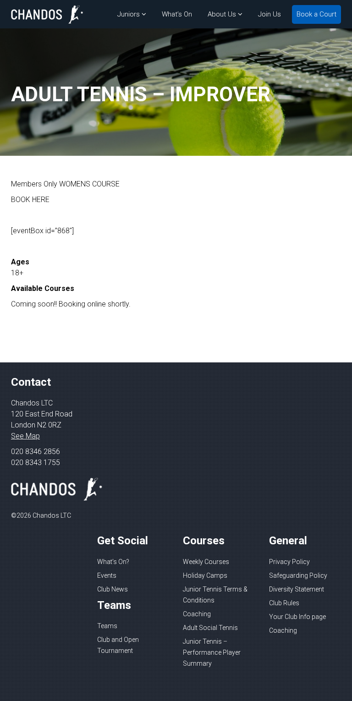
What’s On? (113, 561)
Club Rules (284, 603)
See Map (25, 436)
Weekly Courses (206, 561)
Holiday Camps (205, 575)
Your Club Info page (297, 616)
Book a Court (316, 14)
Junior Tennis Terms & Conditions (215, 595)
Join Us (269, 14)
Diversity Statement (296, 589)
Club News (112, 589)
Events (106, 575)
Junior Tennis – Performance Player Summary (212, 652)
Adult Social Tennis (210, 627)
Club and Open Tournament (118, 645)
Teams (107, 626)
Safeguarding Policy (298, 575)
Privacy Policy (289, 561)
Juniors (128, 14)
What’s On (177, 14)
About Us (222, 14)
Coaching (197, 614)
